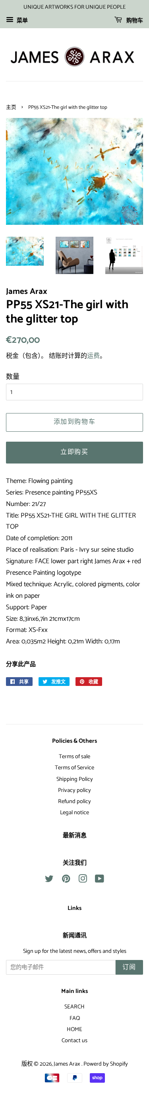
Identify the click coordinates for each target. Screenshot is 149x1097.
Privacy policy (74, 790)
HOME (74, 1029)
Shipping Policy (74, 779)
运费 (93, 356)
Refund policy (74, 801)
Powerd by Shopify (105, 1064)
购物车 (134, 20)
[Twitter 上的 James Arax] (49, 880)
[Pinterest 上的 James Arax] (66, 880)
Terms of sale (74, 756)
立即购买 (74, 452)
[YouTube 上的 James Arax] (99, 880)
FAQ (75, 1018)
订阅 (129, 967)
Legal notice (74, 812)
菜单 (21, 20)
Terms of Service (74, 768)
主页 (11, 107)
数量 (12, 376)
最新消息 (75, 835)
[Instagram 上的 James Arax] (82, 880)
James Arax (67, 1064)
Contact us (74, 1040)
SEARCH (74, 1007)
